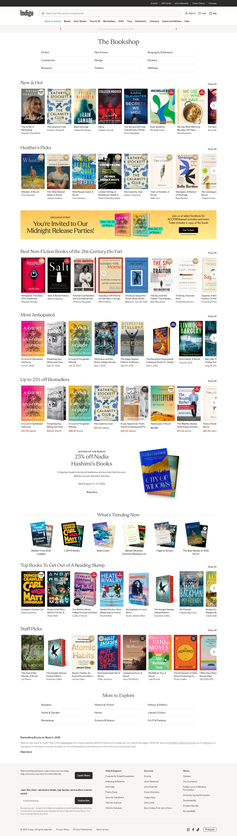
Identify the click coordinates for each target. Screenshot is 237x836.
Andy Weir (52, 615)
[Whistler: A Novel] (33, 171)
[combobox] (112, 13)
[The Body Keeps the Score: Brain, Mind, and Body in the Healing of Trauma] (136, 275)
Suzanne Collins (162, 615)
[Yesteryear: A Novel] (163, 403)
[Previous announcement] (60, 29)
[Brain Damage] (85, 106)
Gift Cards (166, 3)
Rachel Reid (106, 615)
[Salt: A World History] (59, 275)
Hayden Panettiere (30, 133)
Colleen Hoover (106, 130)
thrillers (173, 742)
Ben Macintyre (157, 301)
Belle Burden (182, 198)
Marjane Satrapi (29, 301)
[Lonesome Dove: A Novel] (134, 652)
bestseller (67, 742)
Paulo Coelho (180, 679)
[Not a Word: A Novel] (191, 338)
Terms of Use (102, 829)
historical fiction (187, 742)
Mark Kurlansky (55, 298)
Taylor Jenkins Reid (135, 615)
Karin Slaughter (132, 133)
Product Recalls (191, 805)
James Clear (78, 679)
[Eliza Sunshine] (162, 106)
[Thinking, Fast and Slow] (187, 275)
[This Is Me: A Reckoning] (33, 106)
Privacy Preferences (82, 829)
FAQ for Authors (113, 802)
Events (154, 3)
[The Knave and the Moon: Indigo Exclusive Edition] (106, 338)
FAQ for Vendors (113, 808)
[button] (52, 22)
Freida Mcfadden (82, 130)
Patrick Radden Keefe (109, 198)
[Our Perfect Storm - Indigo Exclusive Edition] (85, 589)
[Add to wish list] (41, 120)
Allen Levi (155, 198)
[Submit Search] (42, 13)
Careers (187, 776)
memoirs (207, 742)
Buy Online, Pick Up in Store (158, 808)
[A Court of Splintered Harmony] (32, 338)
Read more (26, 751)
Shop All (212, 84)
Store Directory (151, 792)
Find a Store (111, 792)
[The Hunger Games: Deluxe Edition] (165, 589)
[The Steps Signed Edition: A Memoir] (132, 338)
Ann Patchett (28, 195)
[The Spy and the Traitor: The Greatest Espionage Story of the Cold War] (161, 275)
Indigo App (149, 797)
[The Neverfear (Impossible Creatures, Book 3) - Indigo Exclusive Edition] (161, 338)
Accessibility (189, 811)
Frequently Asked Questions (119, 776)
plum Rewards (181, 3)
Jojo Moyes (154, 679)
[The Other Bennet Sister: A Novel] (58, 171)
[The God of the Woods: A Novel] (32, 652)
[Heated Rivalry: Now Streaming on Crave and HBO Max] (111, 589)
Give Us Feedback (114, 797)
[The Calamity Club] (59, 106)
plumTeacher (150, 786)
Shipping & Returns (114, 781)
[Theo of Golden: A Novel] (161, 171)
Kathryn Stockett (55, 130)
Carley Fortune (79, 615)
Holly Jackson (105, 679)
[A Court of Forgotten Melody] (80, 338)
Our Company (190, 781)
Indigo (31, 829)
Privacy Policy (62, 829)
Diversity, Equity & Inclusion (196, 795)
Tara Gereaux (79, 198)
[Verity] (110, 106)
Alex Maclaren (184, 133)
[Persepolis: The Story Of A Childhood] (33, 275)
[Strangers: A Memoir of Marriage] (187, 171)
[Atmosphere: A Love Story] (139, 589)
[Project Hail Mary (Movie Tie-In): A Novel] (58, 589)
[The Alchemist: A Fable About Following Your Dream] (185, 652)
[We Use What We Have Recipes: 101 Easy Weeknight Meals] (191, 106)
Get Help (109, 786)
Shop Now (91, 492)
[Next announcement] (176, 29)
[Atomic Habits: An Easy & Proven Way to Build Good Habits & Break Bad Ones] (83, 652)
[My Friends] (191, 589)
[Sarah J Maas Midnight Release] (118, 224)
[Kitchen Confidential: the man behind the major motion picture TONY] (84, 275)
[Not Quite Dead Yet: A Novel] (109, 652)
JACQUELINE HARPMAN (206, 679)
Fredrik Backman (188, 612)
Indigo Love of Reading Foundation (194, 788)
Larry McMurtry (131, 679)
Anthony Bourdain (82, 301)
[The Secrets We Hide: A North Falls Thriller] (136, 106)
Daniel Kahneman (184, 301)
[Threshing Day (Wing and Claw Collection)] (56, 338)
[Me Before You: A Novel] (160, 652)
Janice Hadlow (54, 198)
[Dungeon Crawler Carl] (33, 589)
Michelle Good (157, 130)
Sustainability (189, 800)
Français (213, 3)
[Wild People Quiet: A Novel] (84, 171)
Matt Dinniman (28, 612)
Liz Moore (26, 679)
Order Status (198, 3)
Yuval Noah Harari (210, 301)
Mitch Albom (104, 301)
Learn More (83, 775)
